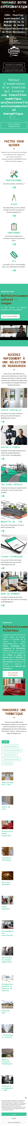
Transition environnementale (12, 738)
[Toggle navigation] (24, 7)
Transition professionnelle (11, 747)
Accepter (14, 1114)
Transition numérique (9, 743)
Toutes (5, 730)
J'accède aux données (14, 65)
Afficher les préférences (14, 1122)
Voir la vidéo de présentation (14, 125)
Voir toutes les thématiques (13, 662)
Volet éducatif (7, 751)
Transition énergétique (10, 734)
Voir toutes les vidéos (10, 304)
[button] (26, 1097)
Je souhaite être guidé (14, 70)
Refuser (14, 1118)
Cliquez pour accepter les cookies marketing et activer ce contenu (14, 318)
